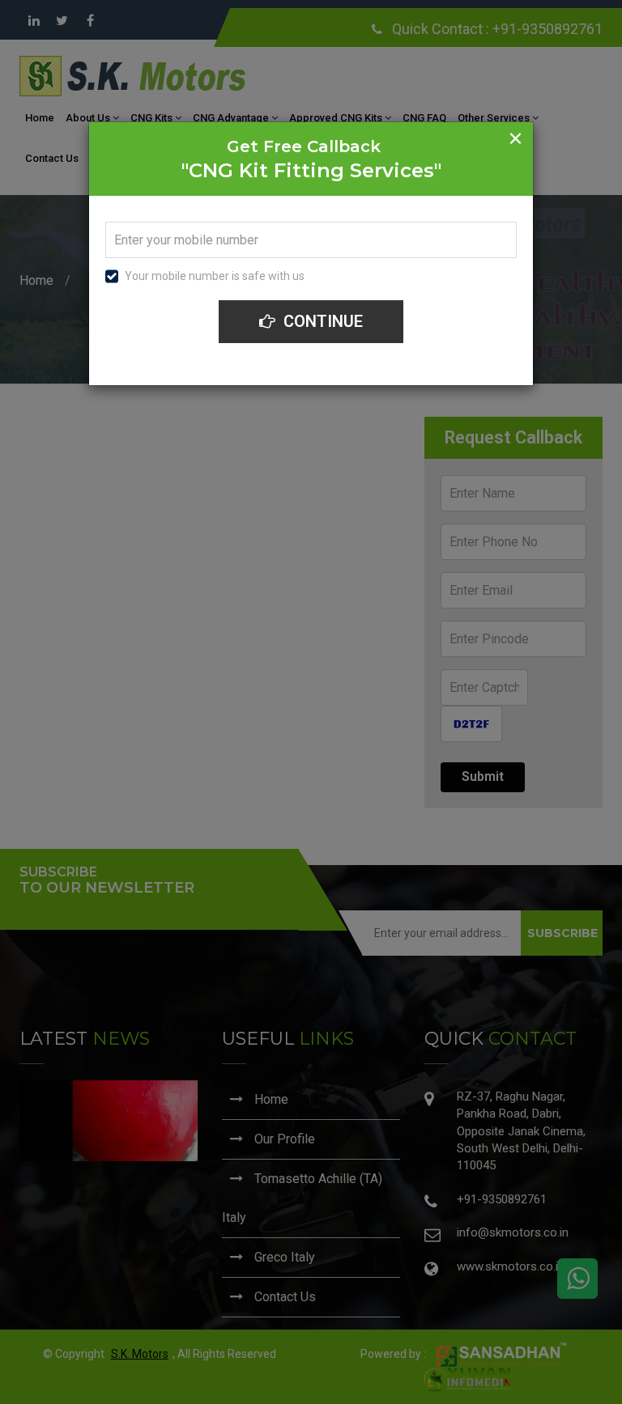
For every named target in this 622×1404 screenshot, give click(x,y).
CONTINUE (321, 321)
